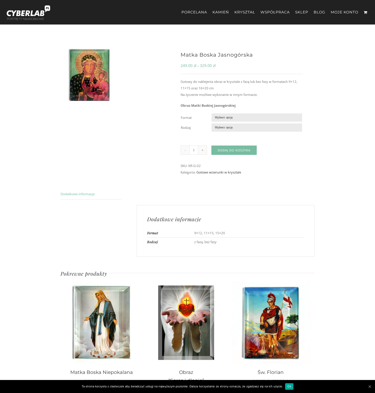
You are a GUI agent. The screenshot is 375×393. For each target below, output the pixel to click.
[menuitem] (196, 12)
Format (186, 117)
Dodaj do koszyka (234, 150)
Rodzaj (186, 127)
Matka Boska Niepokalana (101, 372)
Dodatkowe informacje (78, 194)
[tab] (91, 194)
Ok (289, 386)
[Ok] (369, 386)
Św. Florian (271, 372)
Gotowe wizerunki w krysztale (218, 172)
